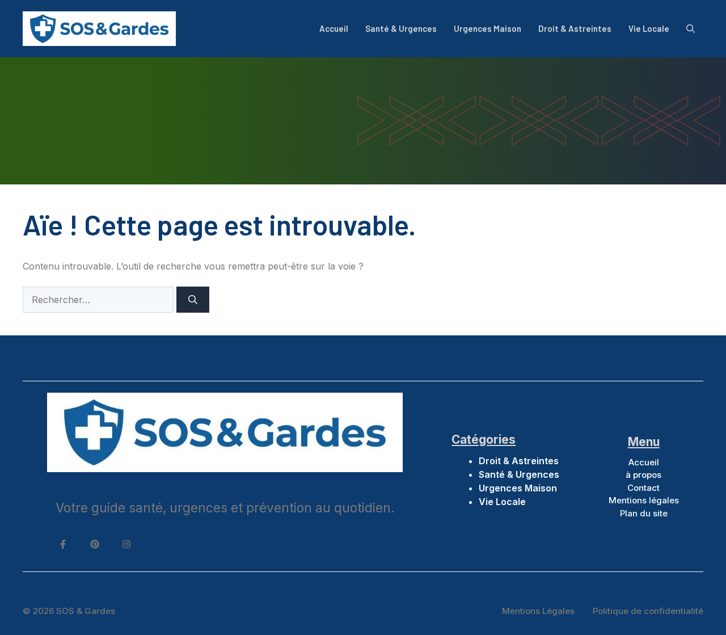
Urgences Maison (487, 28)
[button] (690, 28)
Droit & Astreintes (574, 28)
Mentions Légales (538, 610)
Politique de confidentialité (648, 610)
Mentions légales (644, 500)
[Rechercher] (192, 300)
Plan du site (644, 513)
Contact (643, 487)
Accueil (333, 28)
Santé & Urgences (401, 28)
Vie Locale (648, 28)
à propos (643, 474)
